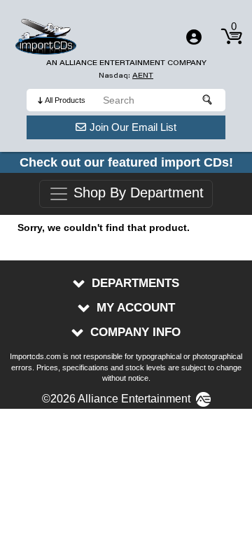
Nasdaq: (126, 75)
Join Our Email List (133, 127)
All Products (65, 100)
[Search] (207, 100)
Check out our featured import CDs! (126, 162)
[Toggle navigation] (194, 37)
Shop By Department (136, 193)
